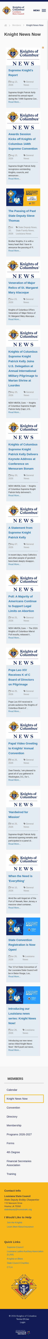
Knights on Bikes (15, 1259)
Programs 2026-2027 (19, 1134)
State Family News (25, 230)
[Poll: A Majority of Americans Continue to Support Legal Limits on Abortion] (23, 583)
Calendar (12, 1089)
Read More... (14, 102)
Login (22, 1322)
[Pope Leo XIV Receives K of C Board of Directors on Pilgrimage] (23, 656)
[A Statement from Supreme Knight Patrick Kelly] (23, 514)
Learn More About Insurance (20, 1227)
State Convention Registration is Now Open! (21, 944)
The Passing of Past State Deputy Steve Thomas (22, 215)
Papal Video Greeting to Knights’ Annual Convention (22, 748)
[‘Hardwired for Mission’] (23, 798)
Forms (10, 1143)
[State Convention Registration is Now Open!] (23, 926)
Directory (12, 1116)
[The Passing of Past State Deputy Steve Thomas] (23, 197)
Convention (13, 1107)
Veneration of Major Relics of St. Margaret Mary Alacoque (23, 287)
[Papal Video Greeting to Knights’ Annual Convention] (23, 730)
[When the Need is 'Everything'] (23, 862)
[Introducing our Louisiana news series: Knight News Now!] (23, 995)
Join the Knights (14, 1222)
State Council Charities (18, 1263)
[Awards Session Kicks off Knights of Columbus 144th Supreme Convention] (23, 120)
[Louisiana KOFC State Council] (13, 10)
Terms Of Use (22, 1319)
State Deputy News (27, 227)
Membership (14, 1125)
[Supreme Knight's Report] (23, 56)
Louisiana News (23, 234)
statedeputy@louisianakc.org (18, 1209)
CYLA (10, 1267)
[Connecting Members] (23, 1332)
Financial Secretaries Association (19, 1163)
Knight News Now (17, 1098)
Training (11, 1173)
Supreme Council (15, 1247)
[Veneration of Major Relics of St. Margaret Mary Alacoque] (23, 269)
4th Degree (13, 1152)
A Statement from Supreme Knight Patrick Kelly (20, 532)
